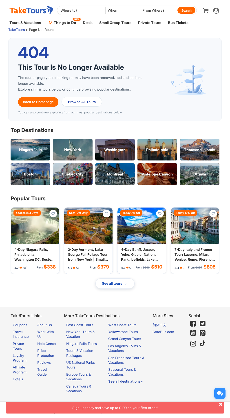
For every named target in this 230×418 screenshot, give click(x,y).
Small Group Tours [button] (115, 22)
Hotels (18, 379)
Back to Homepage (38, 102)
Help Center (47, 344)
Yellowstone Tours (123, 332)
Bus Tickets (178, 22)
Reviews (44, 362)
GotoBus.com (163, 332)
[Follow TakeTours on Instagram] (193, 344)
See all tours (112, 283)
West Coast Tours (122, 325)
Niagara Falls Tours (81, 344)
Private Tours (149, 22)
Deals (88, 22)
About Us (44, 325)
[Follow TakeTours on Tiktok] (202, 344)
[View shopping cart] (205, 10)
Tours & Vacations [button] (25, 22)
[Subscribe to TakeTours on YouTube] (193, 333)
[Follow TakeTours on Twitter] (202, 323)
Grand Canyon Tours (124, 339)
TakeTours (16, 30)
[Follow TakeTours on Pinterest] (202, 333)
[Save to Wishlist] (53, 213)
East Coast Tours (79, 325)
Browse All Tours (82, 102)
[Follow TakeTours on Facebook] (193, 323)
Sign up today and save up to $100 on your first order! (115, 408)
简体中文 (159, 325)
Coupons (20, 325)
